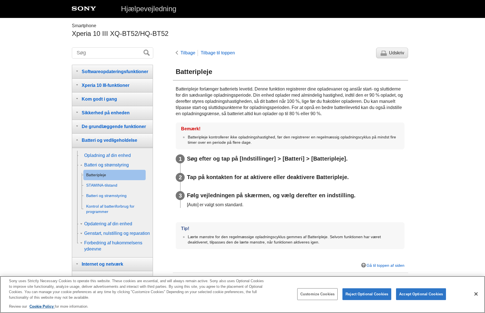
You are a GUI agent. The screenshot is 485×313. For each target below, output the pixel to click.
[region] (242, 294)
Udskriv (396, 52)
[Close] (476, 294)
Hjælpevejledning (148, 8)
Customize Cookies (317, 294)
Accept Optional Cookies (421, 294)
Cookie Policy (42, 306)
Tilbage (187, 52)
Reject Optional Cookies (367, 294)
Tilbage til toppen (218, 52)
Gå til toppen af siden (385, 265)
